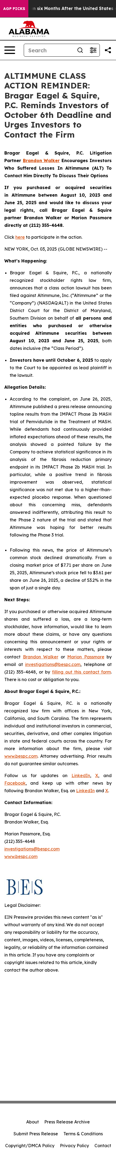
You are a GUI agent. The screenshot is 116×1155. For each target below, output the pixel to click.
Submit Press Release (35, 1133)
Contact (102, 1145)
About (32, 1122)
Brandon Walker (41, 656)
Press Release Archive (67, 1122)
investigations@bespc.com (52, 664)
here (20, 237)
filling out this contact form (81, 672)
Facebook (15, 783)
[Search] (80, 50)
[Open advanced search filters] (93, 50)
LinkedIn (80, 775)
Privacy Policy (74, 1145)
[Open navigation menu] (9, 50)
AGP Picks (14, 8)
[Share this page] (108, 50)
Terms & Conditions (83, 1133)
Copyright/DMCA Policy (29, 1145)
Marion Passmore (85, 656)
